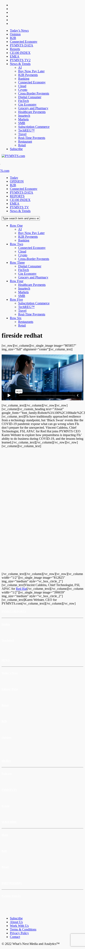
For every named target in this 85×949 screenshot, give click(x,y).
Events (5, 805)
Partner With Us (11, 895)
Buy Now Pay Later (31, 71)
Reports (15, 49)
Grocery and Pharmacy (33, 108)
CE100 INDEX (20, 52)
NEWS (5, 660)
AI (20, 67)
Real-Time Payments (31, 138)
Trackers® (8, 640)
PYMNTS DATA (21, 45)
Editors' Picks (10, 689)
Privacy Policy (19, 933)
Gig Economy (27, 104)
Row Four (16, 281)
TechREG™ (26, 130)
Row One (16, 225)
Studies (6, 624)
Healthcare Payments (32, 112)
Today (14, 177)
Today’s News (19, 30)
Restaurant (25, 141)
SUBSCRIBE (9, 821)
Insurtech (24, 115)
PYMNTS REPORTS (14, 611)
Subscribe (16, 149)
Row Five (16, 299)
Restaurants (25, 321)
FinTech (23, 101)
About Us (16, 922)
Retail (22, 145)
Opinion (15, 34)
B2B (13, 38)
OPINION (17, 181)
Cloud (22, 86)
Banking (23, 78)
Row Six (15, 318)
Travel (22, 134)
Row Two (16, 244)
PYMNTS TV (19, 207)
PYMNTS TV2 (20, 60)
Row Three (17, 262)
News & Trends (20, 64)
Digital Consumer (29, 97)
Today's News (10, 672)
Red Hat (21, 588)
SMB (21, 123)
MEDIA (6, 760)
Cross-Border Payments (33, 93)
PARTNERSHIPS (12, 883)
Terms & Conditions (23, 929)
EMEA (14, 56)
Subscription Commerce (34, 126)
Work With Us (19, 925)
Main (5, 834)
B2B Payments (28, 75)
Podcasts (7, 773)
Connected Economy (23, 41)
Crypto (22, 89)
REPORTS (17, 196)
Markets (23, 119)
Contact (15, 937)
